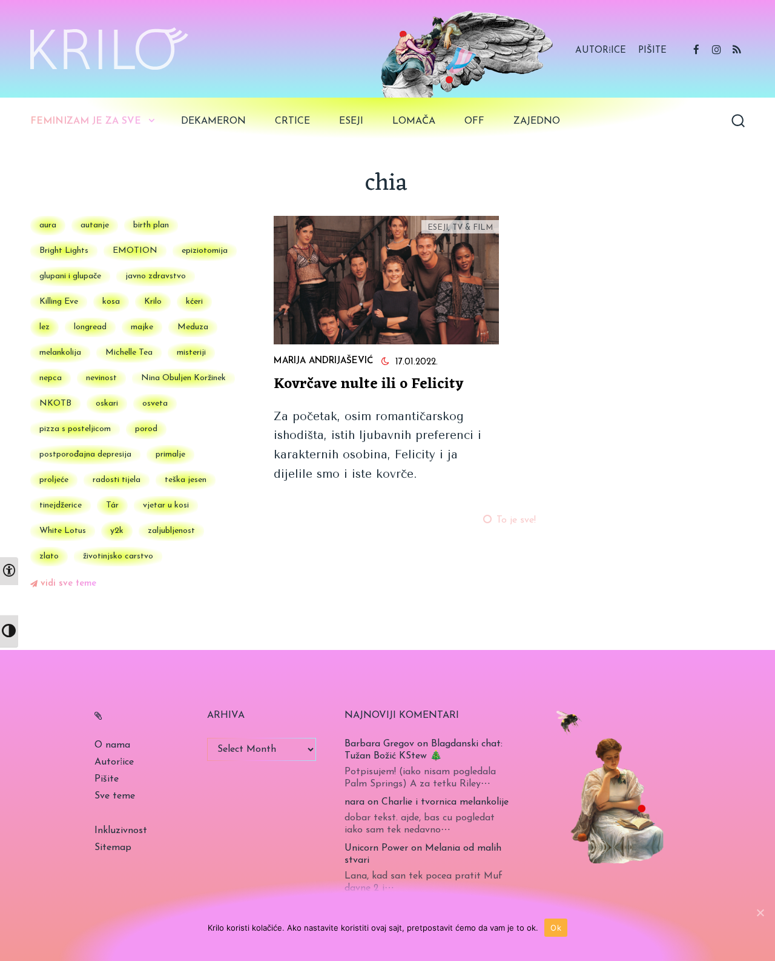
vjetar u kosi (166, 505)
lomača (413, 121)
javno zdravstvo (155, 276)
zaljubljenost (171, 530)
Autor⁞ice (600, 50)
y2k (117, 530)
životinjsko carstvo (118, 556)
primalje (170, 454)
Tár (112, 505)
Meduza (192, 327)
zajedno (536, 121)
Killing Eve (58, 301)
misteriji (191, 352)
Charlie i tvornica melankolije (445, 802)
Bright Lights (63, 250)
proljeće (53, 479)
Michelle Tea (129, 352)
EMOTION (135, 250)
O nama (112, 745)
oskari (107, 403)
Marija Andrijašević (323, 361)
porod (146, 429)
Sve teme (114, 796)
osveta (155, 403)
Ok (555, 928)
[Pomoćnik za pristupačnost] (9, 571)
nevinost (101, 378)
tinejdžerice (60, 505)
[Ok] (760, 912)
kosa (111, 301)
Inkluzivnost (120, 830)
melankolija (60, 352)
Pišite (652, 50)
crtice (292, 121)
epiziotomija (205, 250)
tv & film (472, 228)
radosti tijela (116, 479)
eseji (351, 121)
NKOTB (55, 403)
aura (47, 225)
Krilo (153, 301)
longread (90, 327)
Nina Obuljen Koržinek (183, 378)
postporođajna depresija (85, 454)
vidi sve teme (68, 583)
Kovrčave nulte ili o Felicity (368, 384)
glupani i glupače (70, 276)
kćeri (194, 301)
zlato (49, 556)
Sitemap (112, 847)
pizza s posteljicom (75, 429)
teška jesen (185, 479)
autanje (95, 225)
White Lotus (62, 530)
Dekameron (213, 121)
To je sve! (516, 520)
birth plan (151, 225)
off (474, 121)
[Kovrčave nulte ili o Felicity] (386, 280)
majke (142, 327)
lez (44, 327)
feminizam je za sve (85, 121)
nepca (50, 378)
